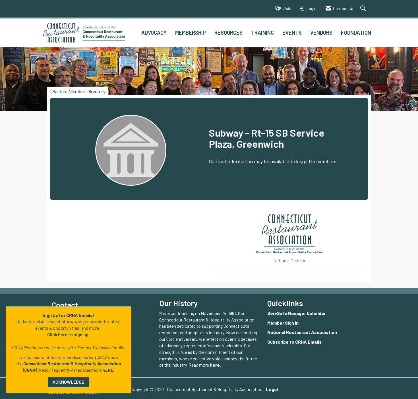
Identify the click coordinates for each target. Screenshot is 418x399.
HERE (107, 370)
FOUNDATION (356, 32)
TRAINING (262, 32)
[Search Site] (363, 8)
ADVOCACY (154, 32)
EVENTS (292, 32)
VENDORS (321, 32)
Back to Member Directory (78, 91)
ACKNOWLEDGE (68, 382)
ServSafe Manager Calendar (296, 313)
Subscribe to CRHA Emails (294, 341)
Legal (272, 389)
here (215, 364)
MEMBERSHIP (190, 32)
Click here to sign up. (68, 334)
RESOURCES (228, 32)
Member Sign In (283, 322)
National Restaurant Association (302, 332)
